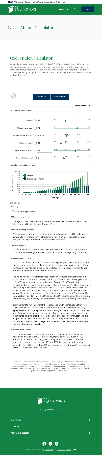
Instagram (57, 445)
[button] (51, 110)
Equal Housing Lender (64, 450)
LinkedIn (51, 445)
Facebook (44, 445)
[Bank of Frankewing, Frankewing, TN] (22, 9)
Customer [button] (16, 420)
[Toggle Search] (74, 9)
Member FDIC (49, 450)
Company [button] (16, 426)
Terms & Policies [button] (20, 433)
